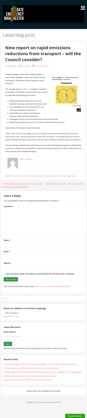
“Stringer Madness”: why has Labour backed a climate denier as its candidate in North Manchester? (43, 372)
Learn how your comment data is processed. (52, 286)
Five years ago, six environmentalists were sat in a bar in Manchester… (32, 368)
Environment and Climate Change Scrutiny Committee (30, 176)
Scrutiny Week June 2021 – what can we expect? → (66, 184)
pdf (23, 89)
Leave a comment (41, 66)
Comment (9, 206)
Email (7, 251)
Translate (16, 316)
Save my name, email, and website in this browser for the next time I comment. (40, 274)
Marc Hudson (25, 66)
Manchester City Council (57, 176)
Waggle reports (71, 176)
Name (7, 240)
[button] (83, 5)
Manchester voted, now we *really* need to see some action (27, 380)
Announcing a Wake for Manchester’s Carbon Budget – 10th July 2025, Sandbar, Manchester (40, 364)
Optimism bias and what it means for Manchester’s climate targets (30, 376)
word (28, 89)
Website (7, 263)
